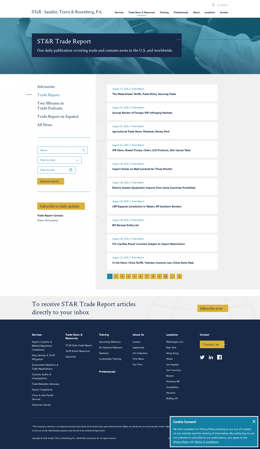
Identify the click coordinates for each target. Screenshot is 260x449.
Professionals (181, 12)
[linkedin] (212, 357)
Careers (223, 5)
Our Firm (137, 364)
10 (165, 276)
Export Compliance (42, 389)
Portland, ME (173, 381)
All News (44, 124)
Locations (210, 12)
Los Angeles (172, 364)
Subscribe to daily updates (59, 206)
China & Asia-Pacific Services (43, 397)
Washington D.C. (175, 341)
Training (164, 12)
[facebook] (220, 357)
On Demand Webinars (110, 347)
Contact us (211, 344)
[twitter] (203, 357)
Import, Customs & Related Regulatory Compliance (42, 345)
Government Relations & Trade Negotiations (45, 366)
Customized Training (110, 358)
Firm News (138, 358)
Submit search (49, 181)
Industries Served (41, 404)
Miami (169, 358)
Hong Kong (172, 353)
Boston (170, 375)
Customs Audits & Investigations (41, 376)
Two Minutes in (50, 105)
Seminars (104, 353)
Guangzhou (172, 387)
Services (119, 12)
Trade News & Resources (141, 12)
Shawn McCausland (47, 220)
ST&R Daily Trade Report (78, 345)
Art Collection (140, 353)
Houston (170, 392)
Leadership (138, 347)
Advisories (46, 86)
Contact (224, 12)
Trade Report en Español (58, 116)
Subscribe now (211, 308)
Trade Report (48, 94)
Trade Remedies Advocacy (45, 384)
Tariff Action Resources (77, 351)
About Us (138, 334)
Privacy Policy (181, 442)
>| (179, 276)
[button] (59, 160)
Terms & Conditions (207, 442)
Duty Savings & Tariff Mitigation (43, 357)
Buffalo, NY (172, 398)
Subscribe (70, 356)
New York (171, 347)
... (173, 276)
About (196, 12)
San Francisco (173, 370)
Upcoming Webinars (110, 341)
